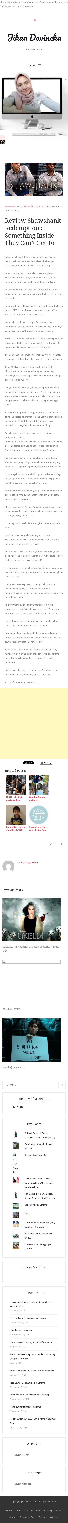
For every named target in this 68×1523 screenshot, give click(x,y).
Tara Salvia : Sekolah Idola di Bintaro (27, 1382)
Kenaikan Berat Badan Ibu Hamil (25, 1406)
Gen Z (27, 1213)
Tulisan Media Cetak (48, 1517)
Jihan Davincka (34, 37)
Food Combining (44, 1510)
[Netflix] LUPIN (11, 1009)
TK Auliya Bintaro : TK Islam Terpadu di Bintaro (32, 1370)
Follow (48, 763)
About (18, 1510)
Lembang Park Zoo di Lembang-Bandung (30, 1394)
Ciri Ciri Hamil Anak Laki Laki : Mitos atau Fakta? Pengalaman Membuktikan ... (39, 1183)
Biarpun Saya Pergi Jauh (36, 1154)
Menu (31, 65)
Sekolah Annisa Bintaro (36, 1204)
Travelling (28, 1510)
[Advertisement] (34, 723)
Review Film (53, 206)
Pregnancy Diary (28, 1517)
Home (9, 1510)
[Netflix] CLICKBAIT (13, 1067)
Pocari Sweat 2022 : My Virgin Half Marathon (31, 1342)
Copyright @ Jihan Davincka (24, 1501)
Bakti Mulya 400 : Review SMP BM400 (28, 1318)
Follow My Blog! (34, 1267)
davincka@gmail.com (32, 206)
